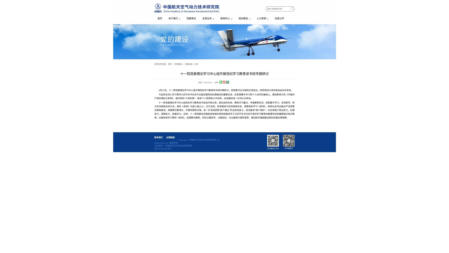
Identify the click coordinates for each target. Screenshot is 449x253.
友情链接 (170, 137)
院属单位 (191, 18)
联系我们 (158, 137)
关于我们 (173, 18)
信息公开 (279, 18)
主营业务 (207, 18)
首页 (160, 18)
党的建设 (243, 18)
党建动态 (188, 64)
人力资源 (261, 18)
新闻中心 (225, 18)
